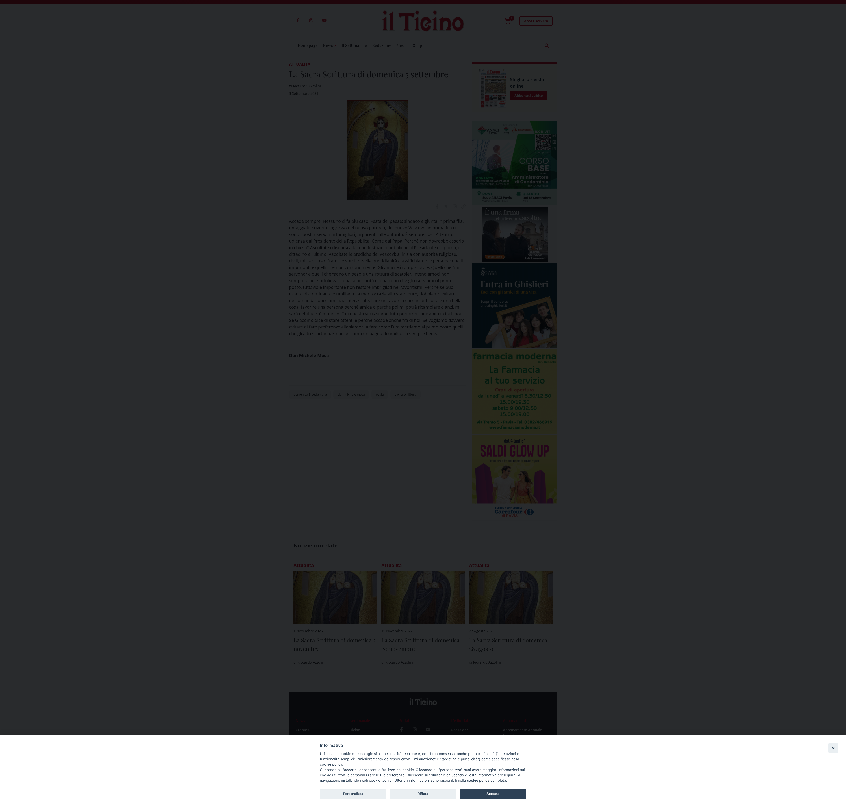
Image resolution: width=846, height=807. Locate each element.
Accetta (492, 794)
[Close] (833, 748)
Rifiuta (423, 794)
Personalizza (353, 794)
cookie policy (478, 780)
